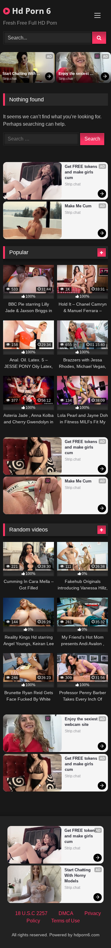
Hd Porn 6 (30, 10)
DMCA (66, 913)
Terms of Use (65, 920)
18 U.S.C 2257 (31, 913)
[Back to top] (92, 930)
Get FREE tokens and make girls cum (81, 172)
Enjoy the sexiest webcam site (74, 73)
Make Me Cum (78, 206)
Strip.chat (9, 78)
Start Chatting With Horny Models (19, 73)
